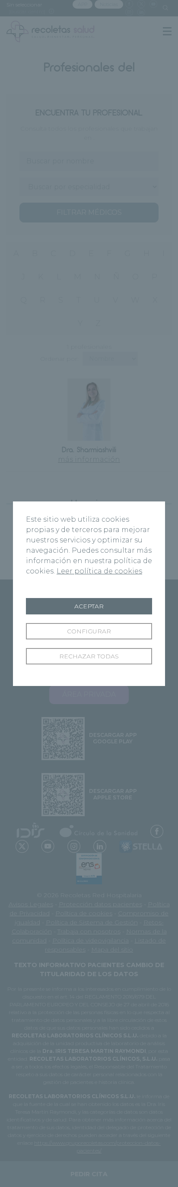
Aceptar (89, 606)
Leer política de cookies (99, 571)
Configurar (89, 631)
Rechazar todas (89, 656)
